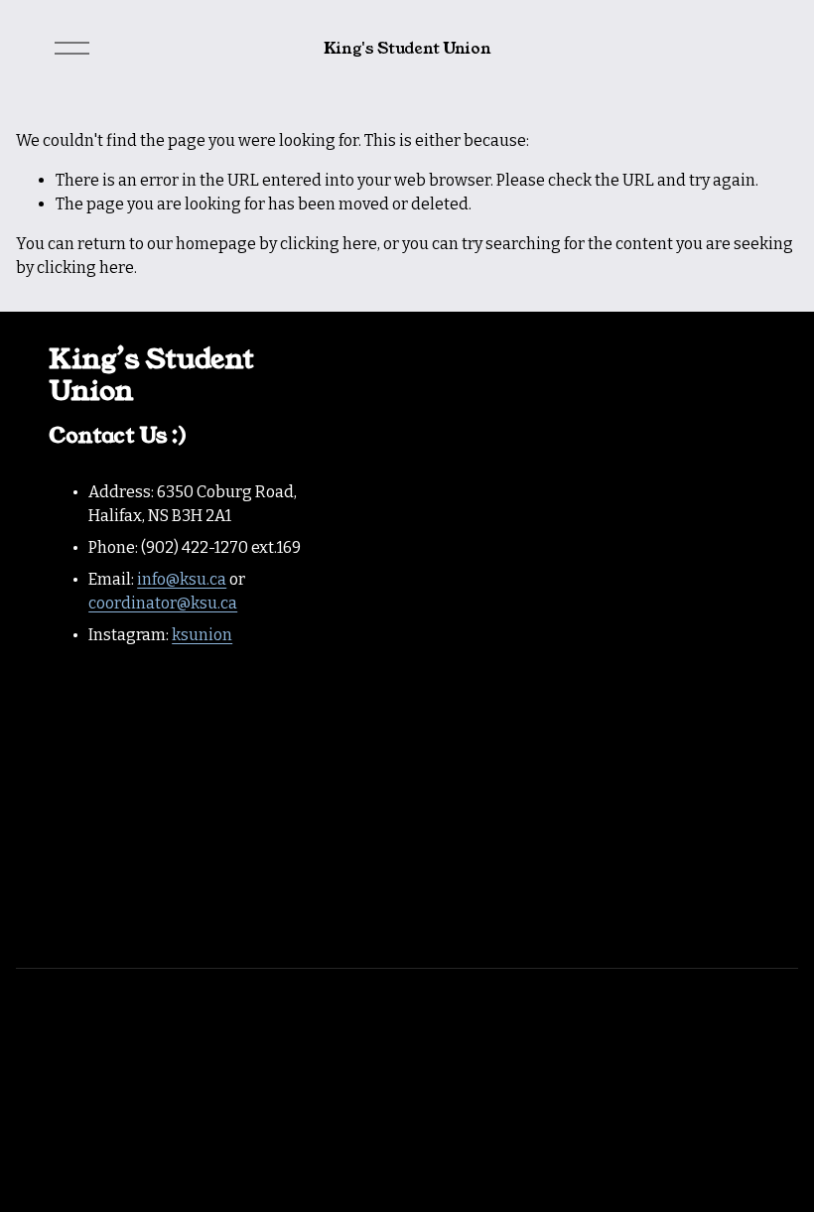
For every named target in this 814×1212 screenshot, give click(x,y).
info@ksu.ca (181, 579)
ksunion (202, 634)
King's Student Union (407, 48)
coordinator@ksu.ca (162, 603)
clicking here (328, 243)
